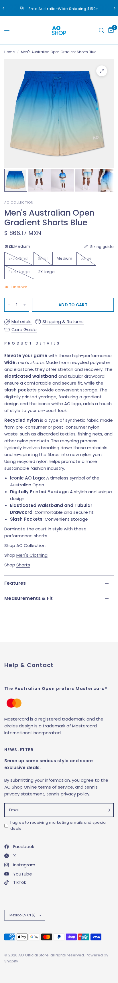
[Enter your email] (108, 810)
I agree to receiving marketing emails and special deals (58, 825)
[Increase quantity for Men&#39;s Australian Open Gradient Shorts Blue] (24, 304)
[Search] (101, 30)
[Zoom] (101, 70)
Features (15, 583)
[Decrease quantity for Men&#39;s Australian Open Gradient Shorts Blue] (9, 304)
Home (9, 51)
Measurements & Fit (28, 598)
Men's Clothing (32, 555)
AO (19, 545)
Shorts (23, 565)
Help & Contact (29, 665)
